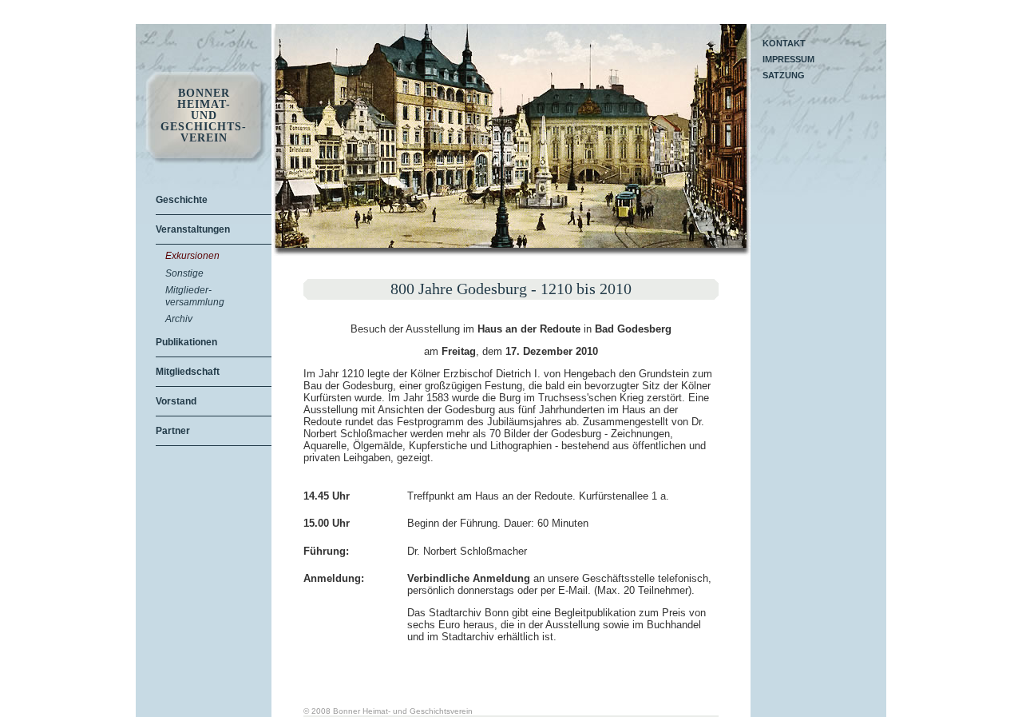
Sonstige (184, 273)
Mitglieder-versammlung (194, 296)
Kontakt (784, 43)
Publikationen (186, 342)
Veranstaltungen (193, 229)
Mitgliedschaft (188, 371)
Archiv (178, 319)
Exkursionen (192, 255)
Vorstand (176, 401)
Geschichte (182, 199)
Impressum (788, 59)
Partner (173, 430)
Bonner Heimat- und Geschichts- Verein (203, 116)
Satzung (784, 75)
